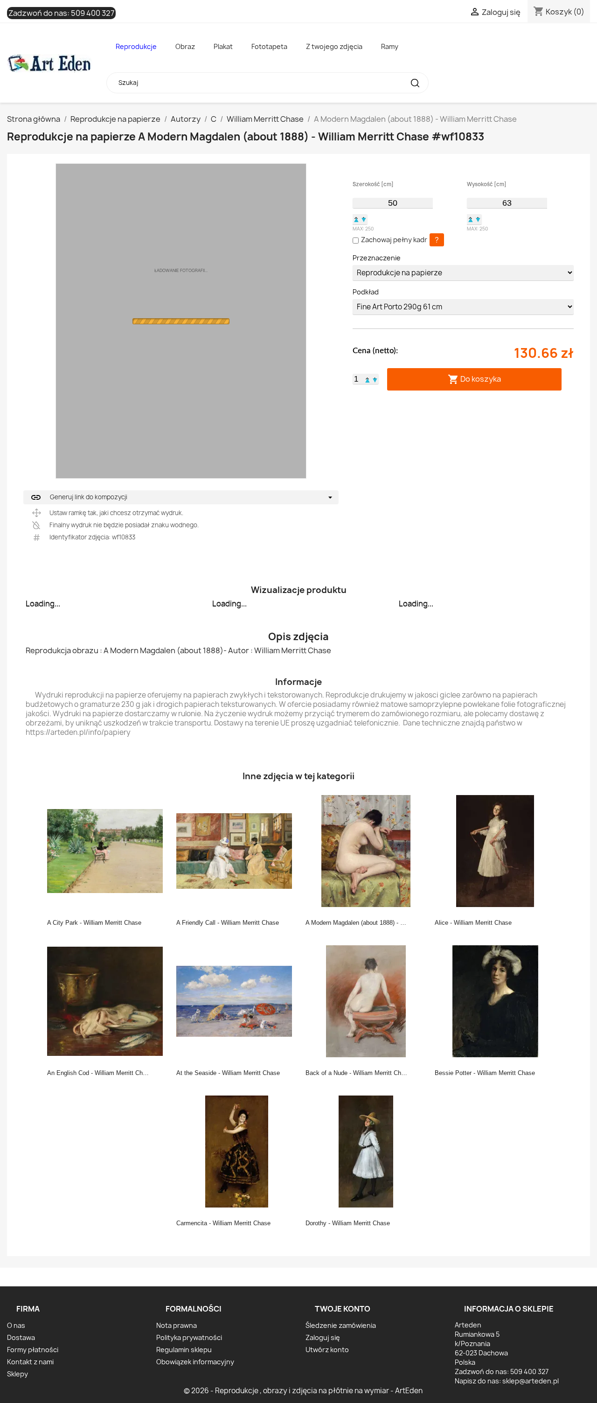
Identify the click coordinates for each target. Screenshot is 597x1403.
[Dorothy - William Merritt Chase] (366, 1151)
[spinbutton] (393, 203)
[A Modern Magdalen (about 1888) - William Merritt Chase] (366, 850)
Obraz (185, 46)
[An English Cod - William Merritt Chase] (107, 1000)
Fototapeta (269, 46)
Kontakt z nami (30, 1361)
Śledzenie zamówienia (340, 1325)
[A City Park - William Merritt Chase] (107, 850)
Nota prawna (176, 1325)
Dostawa (21, 1337)
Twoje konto (342, 1309)
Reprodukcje (136, 46)
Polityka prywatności (189, 1337)
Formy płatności (32, 1349)
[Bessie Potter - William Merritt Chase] (495, 1000)
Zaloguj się (322, 1337)
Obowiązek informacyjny (195, 1361)
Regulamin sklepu (184, 1349)
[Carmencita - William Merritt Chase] (237, 1151)
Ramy (389, 46)
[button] (356, 219)
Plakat (223, 46)
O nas (16, 1325)
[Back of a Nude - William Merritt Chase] (366, 1000)
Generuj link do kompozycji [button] (78, 497)
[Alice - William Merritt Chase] (495, 850)
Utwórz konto (327, 1349)
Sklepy (17, 1373)
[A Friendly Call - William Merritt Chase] (237, 850)
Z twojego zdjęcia (334, 46)
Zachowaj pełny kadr (394, 239)
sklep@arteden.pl (530, 1380)
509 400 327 (92, 13)
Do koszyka (474, 379)
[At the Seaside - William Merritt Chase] (237, 1000)
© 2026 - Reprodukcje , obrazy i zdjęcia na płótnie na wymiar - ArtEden (303, 1391)
